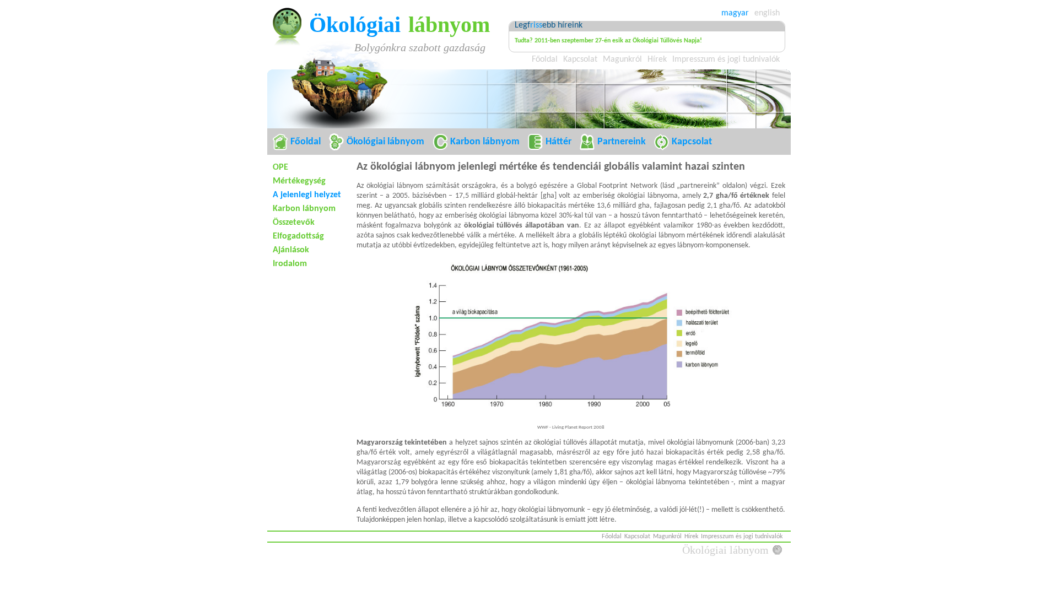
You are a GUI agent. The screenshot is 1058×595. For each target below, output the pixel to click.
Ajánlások (291, 250)
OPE (280, 167)
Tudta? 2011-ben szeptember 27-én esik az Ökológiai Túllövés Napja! (608, 40)
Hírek (657, 59)
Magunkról (622, 59)
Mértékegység (299, 181)
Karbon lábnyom (485, 142)
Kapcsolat (580, 59)
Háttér (558, 142)
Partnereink (621, 142)
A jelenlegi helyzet (307, 195)
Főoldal (545, 59)
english (767, 13)
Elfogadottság (298, 236)
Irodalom (290, 263)
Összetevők (294, 222)
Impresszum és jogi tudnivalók (726, 59)
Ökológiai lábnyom (385, 142)
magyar (735, 13)
